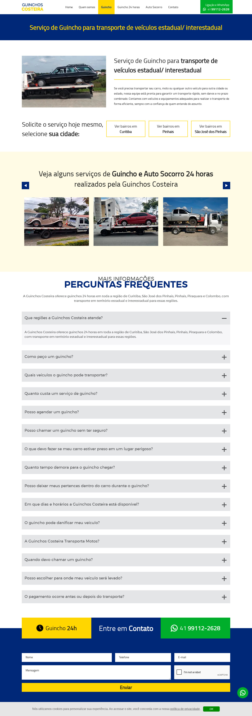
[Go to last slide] (25, 185)
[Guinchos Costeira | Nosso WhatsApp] (242, 692)
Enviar (126, 687)
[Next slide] (226, 185)
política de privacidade (185, 708)
